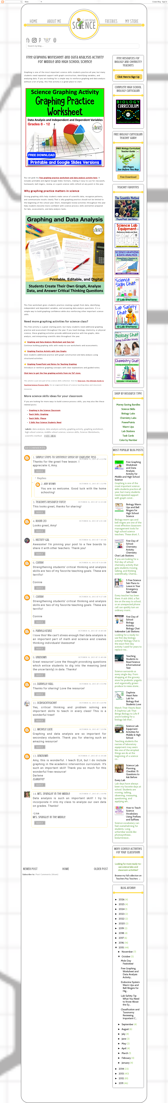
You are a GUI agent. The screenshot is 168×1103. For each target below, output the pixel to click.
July (124, 1033)
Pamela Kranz (44, 631)
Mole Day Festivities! (127, 962)
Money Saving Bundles (128, 404)
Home (65, 869)
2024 (122, 909)
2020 (122, 923)
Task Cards (128, 435)
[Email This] (45, 436)
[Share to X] (50, 436)
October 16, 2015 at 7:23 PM (92, 729)
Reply (39, 471)
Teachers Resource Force (51, 502)
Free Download (128, 176)
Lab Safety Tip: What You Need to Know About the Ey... (130, 1000)
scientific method (33, 436)
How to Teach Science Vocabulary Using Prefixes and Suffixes (133, 813)
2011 (121, 1083)
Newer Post (30, 869)
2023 (122, 913)
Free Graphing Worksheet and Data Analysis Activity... (129, 973)
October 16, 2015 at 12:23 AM (92, 502)
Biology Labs (128, 413)
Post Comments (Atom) (47, 874)
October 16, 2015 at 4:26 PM (92, 703)
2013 (121, 1073)
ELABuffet (38, 779)
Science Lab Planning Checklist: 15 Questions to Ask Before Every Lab (127, 773)
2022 (122, 918)
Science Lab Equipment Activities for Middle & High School (133, 731)
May (124, 1043)
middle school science (55, 432)
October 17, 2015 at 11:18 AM (92, 756)
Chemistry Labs (128, 417)
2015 (121, 947)
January (126, 1062)
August (125, 1029)
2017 (121, 937)
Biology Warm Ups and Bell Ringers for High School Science (133, 510)
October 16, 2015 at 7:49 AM (92, 540)
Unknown (41, 657)
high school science (34, 432)
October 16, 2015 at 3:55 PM (92, 684)
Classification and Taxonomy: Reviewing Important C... (130, 1014)
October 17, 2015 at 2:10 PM (92, 794)
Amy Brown (50, 483)
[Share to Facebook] (52, 436)
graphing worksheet (93, 429)
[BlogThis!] (47, 436)
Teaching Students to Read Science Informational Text (133, 662)
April (124, 1048)
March (125, 1053)
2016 (121, 942)
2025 (122, 904)
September (128, 1024)
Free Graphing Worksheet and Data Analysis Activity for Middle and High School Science (128, 471)
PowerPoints (128, 422)
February (126, 1057)
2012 (121, 1078)
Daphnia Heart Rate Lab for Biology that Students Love (133, 698)
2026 (122, 899)
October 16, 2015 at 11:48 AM (92, 657)
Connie (40, 562)
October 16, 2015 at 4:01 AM (92, 521)
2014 (121, 1068)
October (126, 956)
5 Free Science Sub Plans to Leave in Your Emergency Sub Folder (133, 586)
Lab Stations (128, 431)
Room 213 (41, 521)
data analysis (38, 429)
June (124, 1038)
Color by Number (128, 440)
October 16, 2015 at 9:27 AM (92, 597)
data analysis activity (56, 429)
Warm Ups (128, 426)
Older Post (101, 869)
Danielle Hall (45, 684)
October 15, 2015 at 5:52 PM (92, 484)
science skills (73, 432)
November (127, 951)
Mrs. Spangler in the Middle (53, 793)
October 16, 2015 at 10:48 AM (92, 631)
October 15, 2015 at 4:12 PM (92, 459)
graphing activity (75, 429)
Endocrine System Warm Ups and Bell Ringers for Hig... (130, 986)
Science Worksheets (89, 432)
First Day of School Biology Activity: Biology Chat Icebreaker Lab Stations (127, 624)
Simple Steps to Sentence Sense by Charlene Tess (66, 457)
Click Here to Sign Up (128, 76)
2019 (121, 928)
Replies (41, 478)
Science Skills (128, 409)
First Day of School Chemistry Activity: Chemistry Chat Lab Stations (126, 548)
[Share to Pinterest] (54, 436)
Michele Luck (45, 729)
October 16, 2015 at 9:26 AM (92, 563)
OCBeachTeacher (47, 703)
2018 (122, 933)
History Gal (42, 540)
